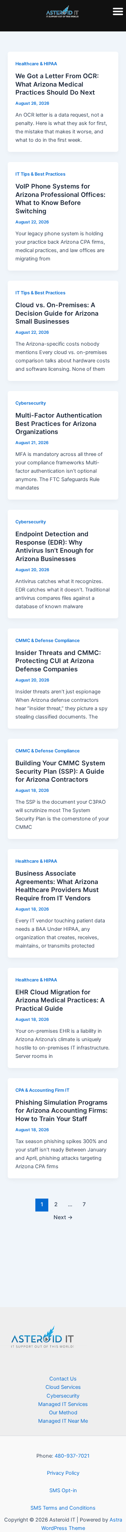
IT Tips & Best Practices (40, 174)
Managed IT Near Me (63, 1421)
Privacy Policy (63, 1473)
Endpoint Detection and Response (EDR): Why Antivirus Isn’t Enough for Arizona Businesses (54, 546)
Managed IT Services (63, 1404)
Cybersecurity (30, 403)
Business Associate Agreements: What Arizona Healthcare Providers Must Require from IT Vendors (57, 885)
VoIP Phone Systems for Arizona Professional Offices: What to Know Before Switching (60, 198)
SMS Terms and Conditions (63, 1508)
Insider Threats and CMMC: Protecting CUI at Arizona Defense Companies (58, 661)
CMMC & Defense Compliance (47, 640)
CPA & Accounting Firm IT (42, 1090)
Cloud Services (63, 1387)
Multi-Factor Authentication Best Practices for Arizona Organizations (58, 423)
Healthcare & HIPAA (36, 63)
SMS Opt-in (63, 1490)
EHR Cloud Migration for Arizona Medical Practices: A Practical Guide (60, 1000)
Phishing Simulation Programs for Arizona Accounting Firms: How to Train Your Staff (61, 1110)
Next (63, 1217)
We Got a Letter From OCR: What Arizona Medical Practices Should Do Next (57, 84)
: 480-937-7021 (71, 1456)
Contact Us (63, 1379)
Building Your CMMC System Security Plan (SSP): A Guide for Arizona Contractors (60, 771)
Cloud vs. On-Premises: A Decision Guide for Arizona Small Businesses (56, 313)
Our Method (63, 1412)
